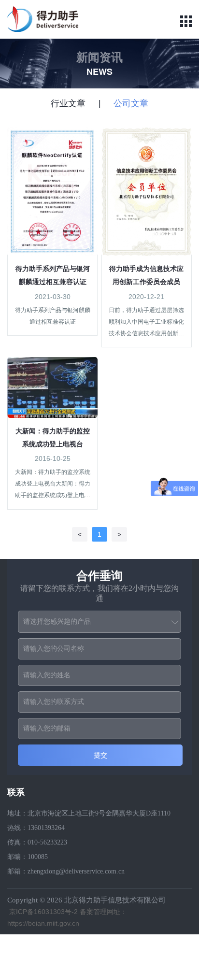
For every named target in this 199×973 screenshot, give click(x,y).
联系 (16, 792)
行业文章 (68, 103)
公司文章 (131, 103)
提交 (100, 755)
